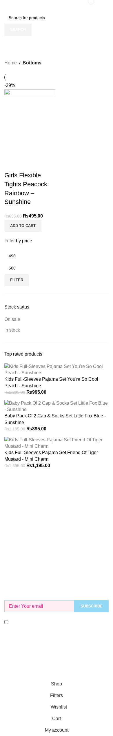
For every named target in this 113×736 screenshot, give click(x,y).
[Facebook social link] (35, 659)
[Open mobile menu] (6, 6)
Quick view (27, 164)
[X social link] (46, 659)
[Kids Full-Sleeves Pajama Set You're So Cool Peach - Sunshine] (56, 369)
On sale (12, 319)
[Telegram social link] (77, 659)
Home (10, 62)
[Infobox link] (56, 487)
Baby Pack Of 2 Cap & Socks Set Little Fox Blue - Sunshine (55, 419)
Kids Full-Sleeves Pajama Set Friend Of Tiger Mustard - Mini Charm (51, 455)
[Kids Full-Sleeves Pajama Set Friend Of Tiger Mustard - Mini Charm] (56, 442)
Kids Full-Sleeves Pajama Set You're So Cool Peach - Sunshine (51, 382)
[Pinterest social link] (56, 659)
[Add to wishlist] (43, 164)
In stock (12, 330)
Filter (16, 280)
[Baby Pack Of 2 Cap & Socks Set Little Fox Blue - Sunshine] (56, 406)
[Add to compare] (11, 164)
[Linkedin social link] (67, 659)
